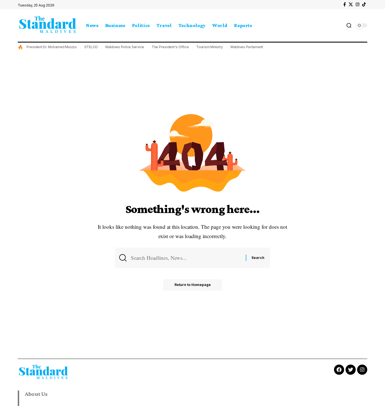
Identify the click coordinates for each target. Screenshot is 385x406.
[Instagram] (357, 4)
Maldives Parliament (247, 47)
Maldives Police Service (124, 47)
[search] (349, 25)
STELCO (91, 47)
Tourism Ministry (209, 47)
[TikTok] (364, 4)
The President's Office (170, 47)
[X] (350, 4)
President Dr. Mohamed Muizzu (51, 47)
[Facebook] (344, 4)
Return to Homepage (192, 285)
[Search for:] (186, 258)
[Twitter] (351, 370)
